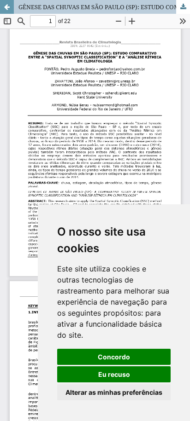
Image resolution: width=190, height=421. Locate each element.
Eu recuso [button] (114, 374)
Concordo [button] (114, 357)
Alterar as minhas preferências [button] (113, 392)
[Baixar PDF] (183, 7)
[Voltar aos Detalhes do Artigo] (7, 7)
